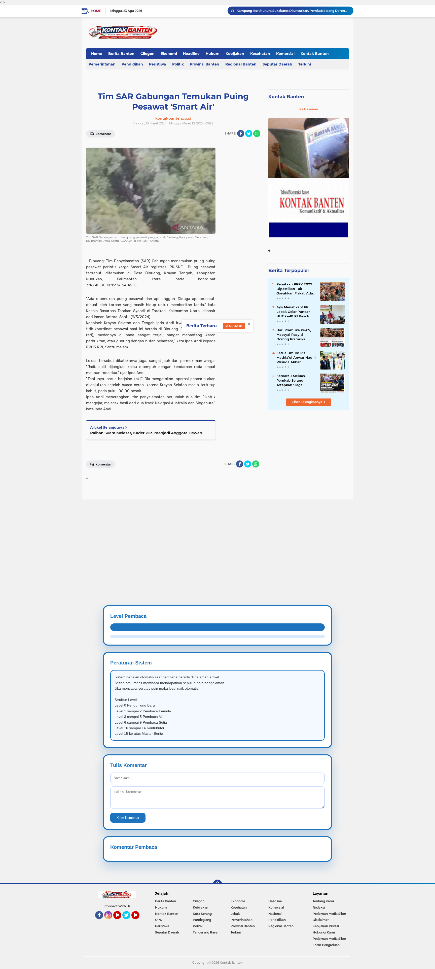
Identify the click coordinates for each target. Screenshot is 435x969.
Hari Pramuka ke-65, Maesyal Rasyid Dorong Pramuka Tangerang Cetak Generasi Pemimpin (293, 335)
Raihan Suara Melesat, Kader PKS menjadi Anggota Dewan (146, 432)
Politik (178, 64)
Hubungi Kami (324, 932)
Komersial (285, 53)
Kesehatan (260, 53)
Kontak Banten (315, 53)
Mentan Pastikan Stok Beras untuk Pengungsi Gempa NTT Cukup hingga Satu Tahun (293, 11)
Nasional (274, 914)
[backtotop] (217, 884)
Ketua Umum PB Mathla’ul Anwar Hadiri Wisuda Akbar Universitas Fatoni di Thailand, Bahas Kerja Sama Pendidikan (296, 357)
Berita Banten (121, 53)
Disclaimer (321, 920)
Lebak (235, 914)
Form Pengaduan (326, 945)
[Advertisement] (151, 534)
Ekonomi (169, 53)
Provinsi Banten (204, 64)
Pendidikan (132, 64)
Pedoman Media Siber (329, 914)
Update (235, 326)
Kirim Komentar (128, 818)
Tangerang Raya (205, 932)
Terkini (304, 64)
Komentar (103, 134)
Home (96, 11)
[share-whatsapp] (256, 133)
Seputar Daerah (277, 64)
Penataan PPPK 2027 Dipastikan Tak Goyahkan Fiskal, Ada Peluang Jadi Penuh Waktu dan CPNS (294, 289)
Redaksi (319, 907)
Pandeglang (202, 920)
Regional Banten (241, 64)
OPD (158, 920)
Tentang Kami (323, 901)
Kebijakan (235, 53)
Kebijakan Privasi (326, 926)
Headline (191, 53)
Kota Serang (202, 914)
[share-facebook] (240, 133)
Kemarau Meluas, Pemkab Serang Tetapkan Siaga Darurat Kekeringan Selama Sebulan (293, 380)
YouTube (120, 921)
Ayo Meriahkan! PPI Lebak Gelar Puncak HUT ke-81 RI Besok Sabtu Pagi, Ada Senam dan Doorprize (294, 312)
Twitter (128, 921)
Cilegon (147, 53)
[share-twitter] (248, 133)
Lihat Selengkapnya (307, 402)
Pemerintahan (102, 64)
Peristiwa (157, 64)
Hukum (213, 53)
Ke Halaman (308, 109)
